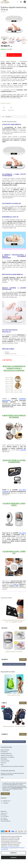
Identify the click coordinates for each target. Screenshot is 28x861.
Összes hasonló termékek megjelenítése (14, 664)
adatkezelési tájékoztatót (16, 787)
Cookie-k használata (5, 761)
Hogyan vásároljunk (5, 750)
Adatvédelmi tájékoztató (6, 753)
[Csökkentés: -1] (6, 56)
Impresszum (3, 762)
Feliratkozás (5, 793)
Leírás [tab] (3, 116)
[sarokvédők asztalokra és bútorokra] (14, 431)
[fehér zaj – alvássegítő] (14, 567)
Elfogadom (13, 857)
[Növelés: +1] (6, 54)
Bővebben (22, 702)
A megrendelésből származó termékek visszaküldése (12, 766)
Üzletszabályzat (4, 751)
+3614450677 (5, 803)
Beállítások (13, 853)
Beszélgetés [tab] (8, 116)
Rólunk (2, 764)
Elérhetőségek (4, 759)
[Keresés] (17, 1)
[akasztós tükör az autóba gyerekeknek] (14, 476)
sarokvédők (23, 449)
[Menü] (24, 1)
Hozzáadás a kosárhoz (15, 55)
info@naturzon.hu (6, 801)
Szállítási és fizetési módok (7, 755)
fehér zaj (16, 584)
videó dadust (22, 533)
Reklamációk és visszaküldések (7, 757)
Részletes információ (5, 103)
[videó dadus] (14, 519)
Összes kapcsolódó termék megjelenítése (14, 741)
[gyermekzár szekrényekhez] (14, 384)
